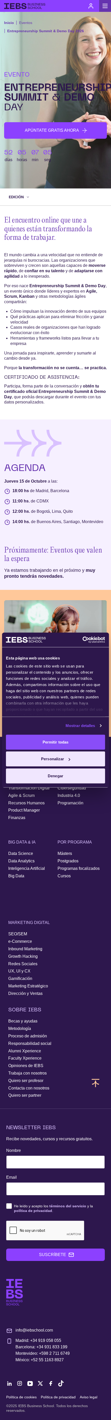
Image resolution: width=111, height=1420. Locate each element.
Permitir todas (55, 742)
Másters (65, 853)
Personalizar (52, 759)
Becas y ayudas (22, 1021)
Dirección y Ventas (25, 993)
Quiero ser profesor (25, 1080)
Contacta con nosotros (28, 1088)
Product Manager (24, 810)
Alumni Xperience (24, 1051)
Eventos (25, 23)
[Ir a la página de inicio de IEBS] (14, 1292)
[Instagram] (20, 1383)
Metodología (19, 1028)
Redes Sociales (22, 964)
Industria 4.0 (69, 795)
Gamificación (20, 978)
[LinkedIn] (9, 1383)
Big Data (16, 876)
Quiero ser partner (24, 1095)
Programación (70, 803)
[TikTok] (61, 1383)
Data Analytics (21, 861)
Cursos (64, 876)
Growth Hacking (23, 956)
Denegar (55, 775)
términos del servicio (67, 1206)
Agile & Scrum (21, 795)
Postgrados (68, 861)
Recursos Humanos (26, 803)
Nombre (13, 1150)
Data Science (20, 853)
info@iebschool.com (34, 1330)
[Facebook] (50, 1383)
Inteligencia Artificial (26, 868)
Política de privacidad (58, 1397)
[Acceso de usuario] (91, 6)
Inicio (9, 23)
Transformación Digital (29, 788)
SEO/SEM (17, 934)
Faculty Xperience (25, 1058)
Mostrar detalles (80, 725)
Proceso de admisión (27, 1036)
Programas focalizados (79, 868)
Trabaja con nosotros (27, 1073)
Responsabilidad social (29, 1043)
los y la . (53, 1208)
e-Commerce (20, 941)
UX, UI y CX (19, 971)
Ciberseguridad (72, 788)
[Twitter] (40, 1383)
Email (11, 1177)
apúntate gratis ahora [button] (52, 130)
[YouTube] (30, 1383)
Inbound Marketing (25, 949)
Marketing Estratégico (28, 986)
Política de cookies (21, 1397)
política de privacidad (33, 1211)
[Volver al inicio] (24, 6)
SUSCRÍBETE (52, 1254)
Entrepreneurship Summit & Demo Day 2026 (45, 31)
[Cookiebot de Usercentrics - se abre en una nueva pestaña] (82, 640)
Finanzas (16, 817)
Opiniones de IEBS (25, 1065)
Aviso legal (88, 1397)
